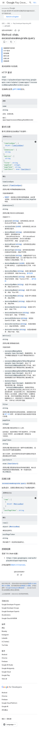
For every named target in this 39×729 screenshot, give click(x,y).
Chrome (4, 658)
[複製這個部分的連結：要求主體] (12, 127)
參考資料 (7, 26)
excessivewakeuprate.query (14, 483)
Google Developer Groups (10, 608)
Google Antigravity (8, 668)
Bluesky (4, 631)
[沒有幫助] (18, 30)
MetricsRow (18, 504)
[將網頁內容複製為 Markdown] (11, 42)
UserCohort (25, 169)
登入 (34, 2)
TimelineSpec (17, 145)
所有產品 (5, 710)
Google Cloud (6, 672)
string (15, 221)
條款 (3, 719)
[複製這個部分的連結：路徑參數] (12, 95)
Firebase (5, 661)
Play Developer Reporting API (21, 2)
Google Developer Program (11, 604)
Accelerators (6, 615)
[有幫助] (15, 30)
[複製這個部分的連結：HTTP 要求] (14, 72)
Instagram (5, 635)
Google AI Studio (7, 665)
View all (4, 679)
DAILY (7, 197)
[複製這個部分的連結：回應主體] (12, 479)
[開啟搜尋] (30, 2)
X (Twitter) (5, 642)
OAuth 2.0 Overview (17, 565)
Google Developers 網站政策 (15, 588)
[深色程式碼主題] (35, 142)
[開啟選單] (3, 2)
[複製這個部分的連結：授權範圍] (12, 549)
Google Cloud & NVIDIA (9, 618)
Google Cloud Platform (9, 703)
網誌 (3, 628)
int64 (18, 226)
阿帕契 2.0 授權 (26, 585)
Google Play (6, 675)
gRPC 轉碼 (17, 89)
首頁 (3, 23)
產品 (8, 23)
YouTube (5, 645)
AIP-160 (7, 414)
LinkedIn (4, 638)
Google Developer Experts (10, 611)
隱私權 (9, 719)
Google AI (5, 706)
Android (4, 654)
